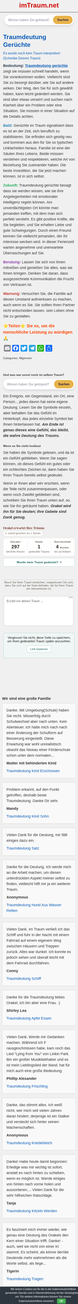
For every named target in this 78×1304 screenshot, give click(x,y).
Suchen (62, 20)
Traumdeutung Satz (22, 848)
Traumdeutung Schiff (23, 978)
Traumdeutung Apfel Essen (28, 1018)
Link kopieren (39, 649)
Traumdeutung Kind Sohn (27, 816)
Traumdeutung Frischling (27, 1086)
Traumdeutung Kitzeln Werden (31, 1211)
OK (61, 1301)
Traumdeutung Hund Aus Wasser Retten (33, 908)
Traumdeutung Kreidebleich (29, 1143)
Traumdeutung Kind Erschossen (33, 771)
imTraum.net (39, 5)
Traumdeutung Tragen (24, 1279)
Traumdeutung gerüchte (46, 66)
